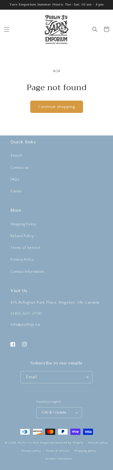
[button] (6, 29)
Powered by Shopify (69, 442)
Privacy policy (31, 450)
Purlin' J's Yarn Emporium (36, 442)
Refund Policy (22, 236)
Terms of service (57, 450)
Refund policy (98, 442)
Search (17, 156)
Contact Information (27, 272)
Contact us (20, 168)
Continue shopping (56, 107)
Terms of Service (25, 248)
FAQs (15, 179)
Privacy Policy (22, 260)
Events (16, 191)
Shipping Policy (23, 224)
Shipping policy (85, 450)
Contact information (59, 458)
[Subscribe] (86, 377)
